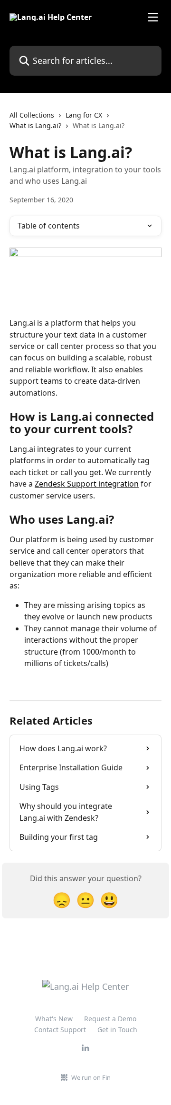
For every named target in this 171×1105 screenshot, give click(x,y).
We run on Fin (91, 1077)
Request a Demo (110, 1018)
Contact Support (60, 1029)
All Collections (32, 114)
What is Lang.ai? (35, 125)
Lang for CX (84, 114)
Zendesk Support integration (87, 483)
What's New (54, 1018)
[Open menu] (153, 17)
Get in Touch (117, 1029)
